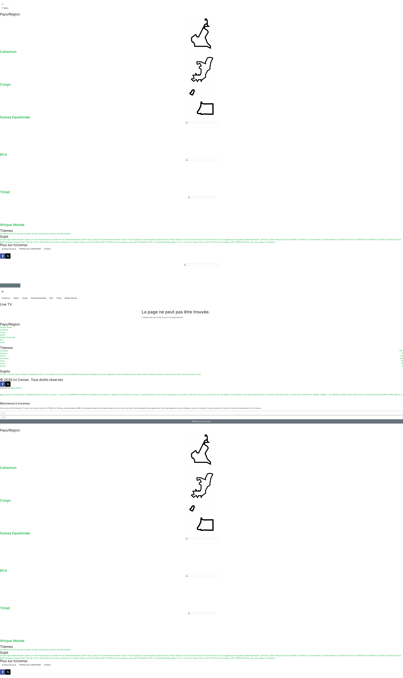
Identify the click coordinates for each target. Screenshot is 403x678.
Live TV (6, 304)
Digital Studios (16, 388)
